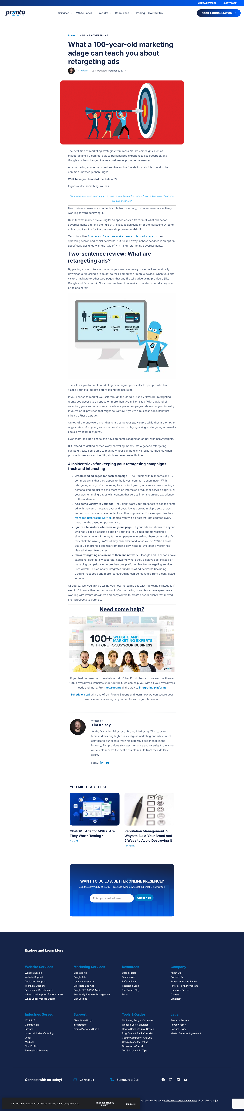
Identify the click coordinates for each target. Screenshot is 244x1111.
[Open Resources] (131, 13)
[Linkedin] (178, 1079)
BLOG (71, 35)
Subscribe (144, 897)
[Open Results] (110, 13)
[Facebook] (163, 1079)
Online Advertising (94, 35)
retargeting (113, 687)
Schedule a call (80, 694)
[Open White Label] (93, 13)
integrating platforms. (153, 687)
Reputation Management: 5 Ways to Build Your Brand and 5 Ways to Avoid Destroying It (148, 835)
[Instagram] (170, 1079)
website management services (180, 1100)
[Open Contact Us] (164, 13)
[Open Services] (71, 13)
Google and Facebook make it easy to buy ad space (120, 236)
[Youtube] (185, 1079)
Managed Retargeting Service (93, 517)
